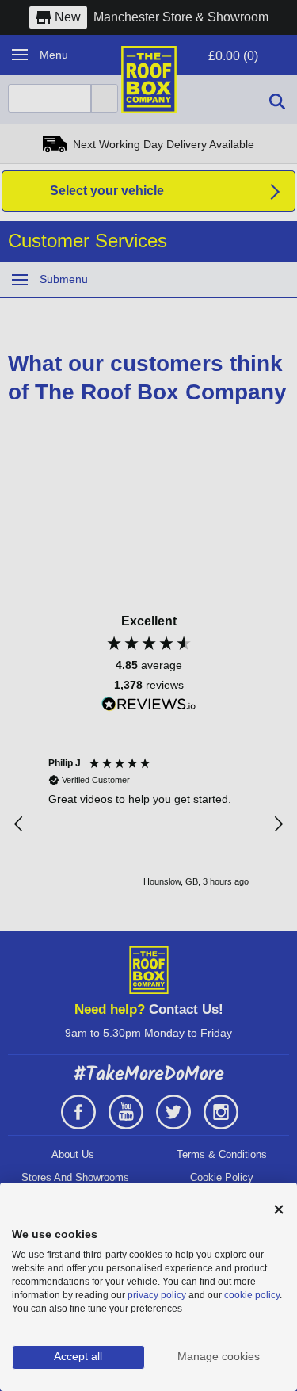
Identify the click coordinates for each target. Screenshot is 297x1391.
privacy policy (157, 1295)
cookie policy (252, 1295)
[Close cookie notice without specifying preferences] (278, 1210)
